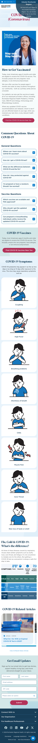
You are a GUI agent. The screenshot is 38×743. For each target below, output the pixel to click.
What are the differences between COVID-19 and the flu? (16, 168)
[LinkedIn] (16, 727)
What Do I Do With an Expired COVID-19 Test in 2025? (15, 640)
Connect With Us (8, 712)
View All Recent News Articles (19, 651)
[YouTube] (21, 727)
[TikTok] (27, 727)
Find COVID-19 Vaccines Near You (19, 250)
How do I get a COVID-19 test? (15, 160)
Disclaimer (8, 736)
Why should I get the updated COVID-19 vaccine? (15, 209)
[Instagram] (11, 727)
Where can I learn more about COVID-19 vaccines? (15, 152)
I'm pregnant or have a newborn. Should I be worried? (16, 185)
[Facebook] (6, 727)
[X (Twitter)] (32, 727)
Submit (19, 703)
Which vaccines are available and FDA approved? (16, 200)
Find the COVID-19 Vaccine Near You (18, 120)
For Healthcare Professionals (12, 721)
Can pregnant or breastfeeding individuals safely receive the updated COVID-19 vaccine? (15, 219)
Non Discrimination (24, 739)
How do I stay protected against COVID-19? (16, 176)
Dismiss (28, 16)
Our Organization (8, 717)
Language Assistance (19, 736)
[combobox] (2, 696)
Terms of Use (12, 739)
